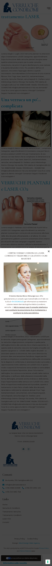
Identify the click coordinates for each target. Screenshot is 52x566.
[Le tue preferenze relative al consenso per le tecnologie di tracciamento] (47, 562)
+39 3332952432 (17, 302)
